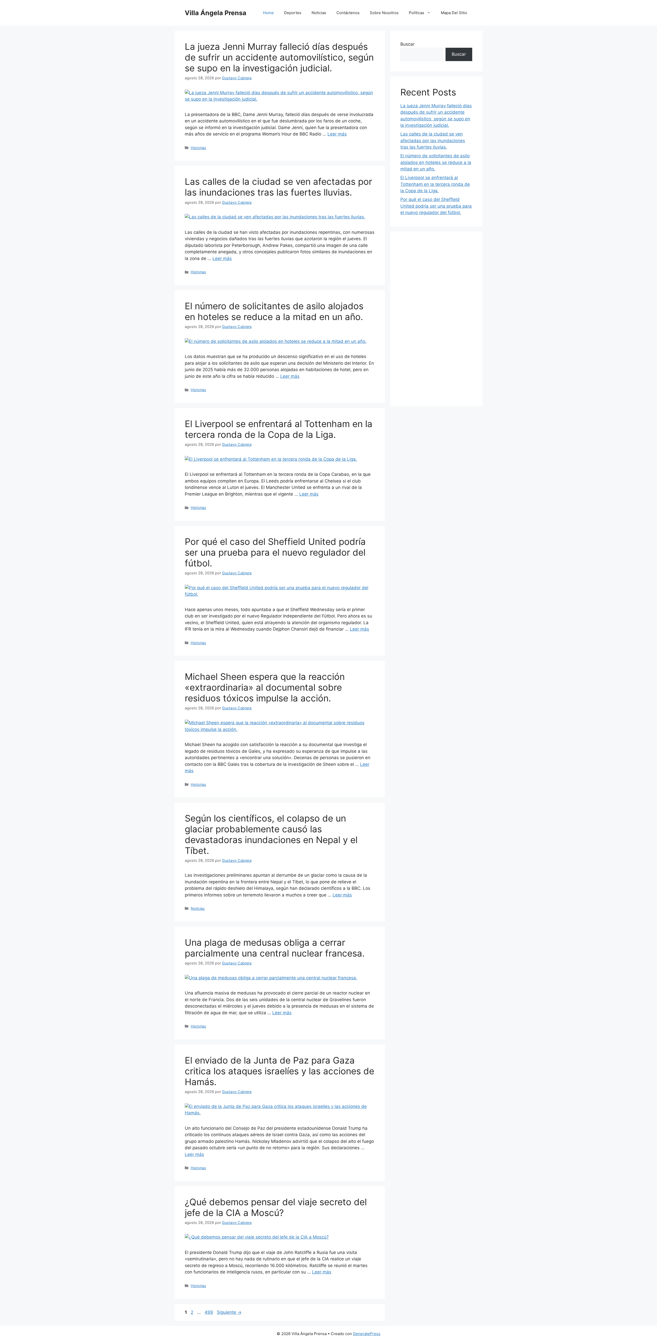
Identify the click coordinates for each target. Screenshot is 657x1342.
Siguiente (229, 1312)
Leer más (337, 134)
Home (268, 12)
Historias (198, 148)
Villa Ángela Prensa (215, 13)
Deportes (292, 12)
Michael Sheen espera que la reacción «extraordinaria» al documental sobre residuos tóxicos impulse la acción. (265, 687)
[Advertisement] (436, 319)
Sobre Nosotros (384, 12)
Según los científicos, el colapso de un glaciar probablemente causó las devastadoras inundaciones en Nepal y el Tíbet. (271, 834)
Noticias (319, 12)
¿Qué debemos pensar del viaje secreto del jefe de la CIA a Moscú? (276, 1207)
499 (209, 1312)
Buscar (407, 44)
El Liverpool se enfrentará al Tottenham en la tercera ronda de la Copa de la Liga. (278, 429)
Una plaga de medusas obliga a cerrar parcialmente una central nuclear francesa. (275, 948)
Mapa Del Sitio (454, 12)
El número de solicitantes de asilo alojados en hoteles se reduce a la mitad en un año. (274, 311)
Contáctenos (348, 12)
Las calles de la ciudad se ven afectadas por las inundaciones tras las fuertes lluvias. (278, 187)
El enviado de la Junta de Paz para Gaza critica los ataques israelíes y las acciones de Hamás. (279, 1071)
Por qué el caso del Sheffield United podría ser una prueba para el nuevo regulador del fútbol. (275, 552)
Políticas (416, 12)
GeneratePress (366, 1333)
